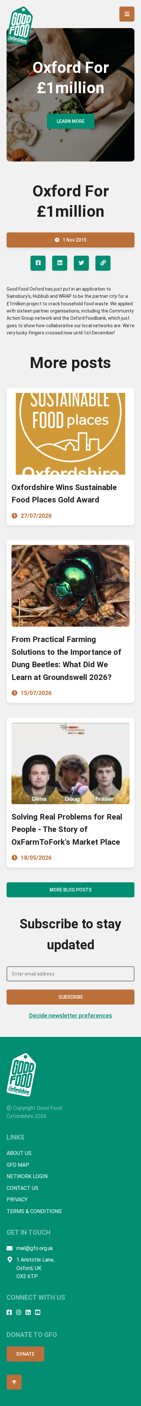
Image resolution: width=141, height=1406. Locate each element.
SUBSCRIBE (70, 997)
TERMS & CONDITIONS (34, 1211)
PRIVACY (17, 1199)
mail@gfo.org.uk (34, 1248)
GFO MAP (18, 1165)
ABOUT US (19, 1153)
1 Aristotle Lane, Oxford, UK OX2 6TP (35, 1268)
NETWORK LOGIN (27, 1176)
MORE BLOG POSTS (70, 889)
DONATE (25, 1354)
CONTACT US (22, 1188)
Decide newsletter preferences (70, 1015)
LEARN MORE (71, 121)
